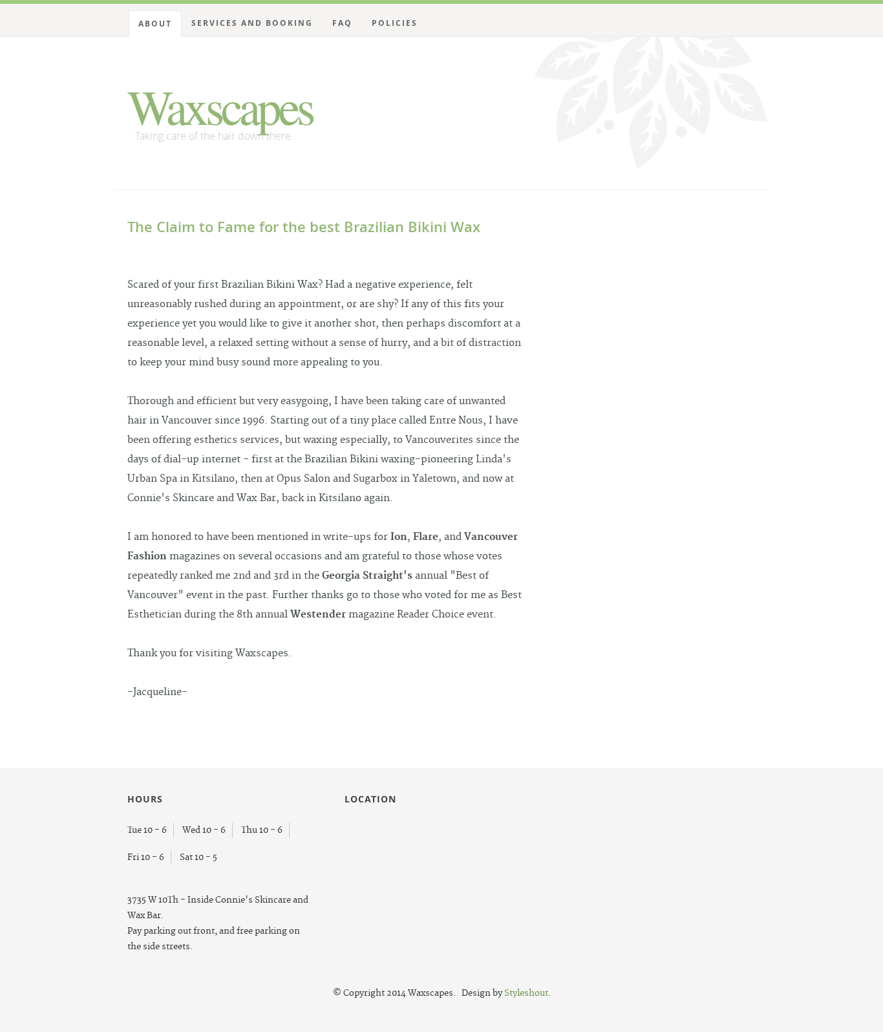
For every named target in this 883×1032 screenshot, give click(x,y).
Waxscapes (219, 106)
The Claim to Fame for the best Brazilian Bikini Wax (303, 227)
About (155, 23)
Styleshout (526, 993)
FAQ (342, 22)
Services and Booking (252, 22)
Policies (395, 22)
